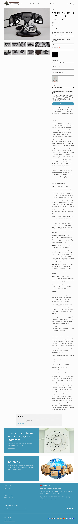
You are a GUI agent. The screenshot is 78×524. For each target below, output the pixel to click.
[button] (25, 3)
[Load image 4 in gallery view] (30, 44)
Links (5, 493)
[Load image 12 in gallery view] (46, 52)
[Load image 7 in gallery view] (7, 52)
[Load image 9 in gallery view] (22, 52)
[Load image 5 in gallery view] (38, 44)
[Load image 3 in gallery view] (22, 44)
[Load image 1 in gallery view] (7, 44)
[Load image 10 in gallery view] (30, 52)
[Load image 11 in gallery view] (38, 52)
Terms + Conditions (8, 497)
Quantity (54, 25)
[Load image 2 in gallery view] (15, 44)
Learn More (21, 423)
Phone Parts (7, 488)
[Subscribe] (25, 508)
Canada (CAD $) (8, 520)
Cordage (6, 490)
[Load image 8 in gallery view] (15, 52)
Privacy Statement (8, 495)
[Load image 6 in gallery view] (46, 44)
